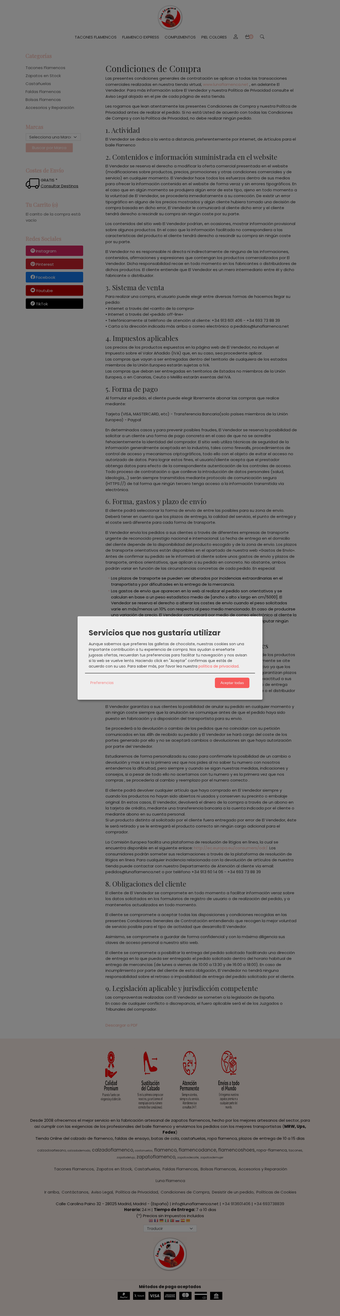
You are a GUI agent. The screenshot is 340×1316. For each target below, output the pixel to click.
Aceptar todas (232, 683)
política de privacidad (218, 666)
